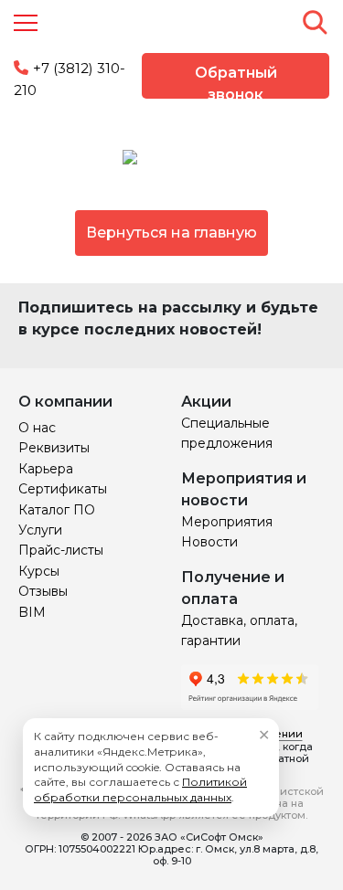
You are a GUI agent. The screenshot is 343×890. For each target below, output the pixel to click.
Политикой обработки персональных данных (140, 789)
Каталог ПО (56, 510)
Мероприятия (227, 522)
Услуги (40, 530)
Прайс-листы (60, 550)
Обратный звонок (236, 81)
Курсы (38, 571)
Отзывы (43, 591)
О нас (37, 427)
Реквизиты (54, 448)
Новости (209, 542)
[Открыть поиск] (314, 22)
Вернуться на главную (171, 232)
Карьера (45, 469)
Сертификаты (62, 489)
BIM (32, 612)
